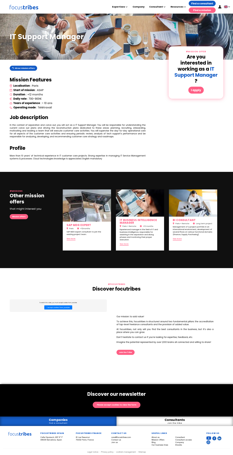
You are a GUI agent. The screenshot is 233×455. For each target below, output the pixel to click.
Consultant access (183, 439)
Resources (177, 7)
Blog (154, 442)
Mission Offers (158, 439)
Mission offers (18, 216)
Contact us (116, 439)
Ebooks (178, 445)
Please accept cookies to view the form (116, 404)
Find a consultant (202, 3)
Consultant (156, 7)
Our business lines (160, 445)
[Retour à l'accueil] (21, 7)
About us (155, 437)
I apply (196, 90)
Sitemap (142, 452)
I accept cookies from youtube (58, 307)
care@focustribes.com (121, 437)
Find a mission (202, 10)
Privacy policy (107, 452)
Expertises (118, 7)
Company (139, 6)
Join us (114, 442)
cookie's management (126, 452)
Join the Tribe (125, 352)
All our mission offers (25, 68)
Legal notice (92, 452)
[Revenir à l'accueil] (19, 434)
